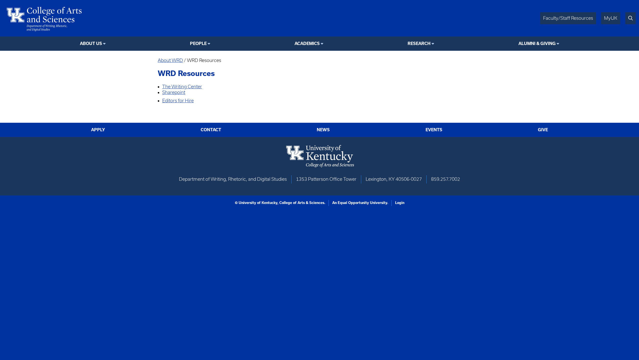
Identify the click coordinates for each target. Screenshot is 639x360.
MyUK (610, 18)
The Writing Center (182, 86)
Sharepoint (173, 92)
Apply (98, 130)
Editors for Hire (178, 100)
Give (543, 130)
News (323, 130)
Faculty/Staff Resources (568, 18)
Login (399, 203)
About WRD (170, 60)
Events (434, 130)
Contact (211, 130)
